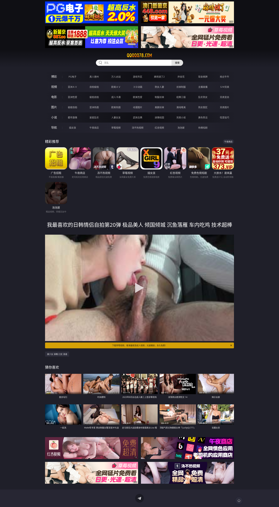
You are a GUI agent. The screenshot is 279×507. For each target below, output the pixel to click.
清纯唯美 (181, 107)
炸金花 (181, 76)
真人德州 (94, 76)
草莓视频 (116, 127)
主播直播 (203, 87)
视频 (54, 87)
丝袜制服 (181, 87)
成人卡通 (116, 97)
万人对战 (116, 76)
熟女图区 (203, 107)
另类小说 (181, 117)
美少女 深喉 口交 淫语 (57, 354)
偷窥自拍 (72, 107)
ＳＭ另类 (224, 87)
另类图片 (224, 107)
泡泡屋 (181, 127)
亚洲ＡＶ (72, 87)
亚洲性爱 (72, 97)
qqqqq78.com (139, 55)
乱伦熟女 (203, 97)
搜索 (177, 62)
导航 (54, 128)
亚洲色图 (94, 107)
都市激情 (72, 117)
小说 (54, 117)
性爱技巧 (224, 117)
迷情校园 (159, 117)
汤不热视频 (137, 127)
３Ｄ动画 (137, 87)
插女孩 (72, 127)
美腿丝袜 (159, 107)
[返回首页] (238, 500)
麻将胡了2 (159, 76)
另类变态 (224, 97)
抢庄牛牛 (224, 76)
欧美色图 (116, 107)
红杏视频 (159, 127)
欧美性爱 (137, 97)
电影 (54, 97)
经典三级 (181, 97)
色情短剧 (203, 127)
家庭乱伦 (94, 117)
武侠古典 (137, 117)
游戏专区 (137, 76)
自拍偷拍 (94, 87)
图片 (54, 107)
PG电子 (72, 76)
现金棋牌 (203, 76)
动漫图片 (137, 107)
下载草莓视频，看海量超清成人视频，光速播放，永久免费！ (139, 345)
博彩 (54, 77)
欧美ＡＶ (116, 87)
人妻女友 (116, 117)
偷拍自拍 (94, 97)
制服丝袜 (159, 97)
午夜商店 (94, 127)
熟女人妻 (159, 87)
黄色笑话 (203, 117)
